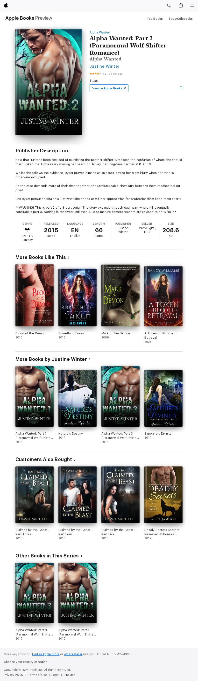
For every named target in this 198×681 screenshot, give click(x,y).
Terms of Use (37, 675)
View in (107, 88)
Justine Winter (105, 66)
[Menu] (192, 6)
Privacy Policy (13, 675)
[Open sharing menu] (181, 88)
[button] (169, 6)
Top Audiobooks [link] (181, 18)
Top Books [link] (155, 18)
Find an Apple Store (46, 654)
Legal (55, 675)
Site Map (70, 675)
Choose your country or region (25, 662)
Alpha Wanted (100, 32)
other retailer (73, 654)
